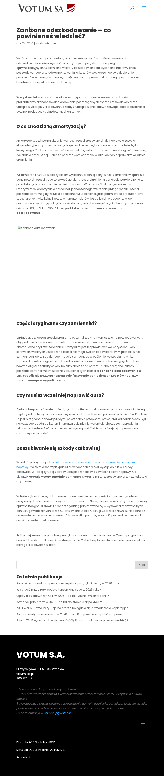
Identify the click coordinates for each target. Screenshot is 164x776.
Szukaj (141, 565)
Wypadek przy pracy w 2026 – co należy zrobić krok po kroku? (59, 602)
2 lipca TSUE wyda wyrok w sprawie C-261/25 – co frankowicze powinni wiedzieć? (72, 620)
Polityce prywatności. (58, 713)
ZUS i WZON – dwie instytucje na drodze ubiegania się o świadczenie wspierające (72, 608)
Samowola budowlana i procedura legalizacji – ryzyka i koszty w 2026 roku (67, 583)
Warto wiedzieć (46, 43)
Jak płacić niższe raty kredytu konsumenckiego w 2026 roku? (58, 590)
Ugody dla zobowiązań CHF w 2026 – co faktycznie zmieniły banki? (62, 596)
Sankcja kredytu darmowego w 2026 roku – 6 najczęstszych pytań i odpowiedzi (71, 614)
